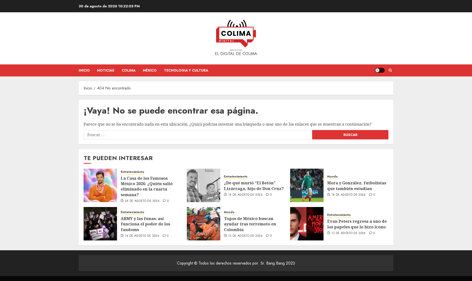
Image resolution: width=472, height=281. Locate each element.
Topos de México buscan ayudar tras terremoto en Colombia (250, 224)
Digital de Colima (236, 50)
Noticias (105, 70)
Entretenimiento (132, 172)
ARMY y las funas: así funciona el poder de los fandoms (145, 224)
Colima (128, 70)
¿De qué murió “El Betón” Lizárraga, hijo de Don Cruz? (254, 185)
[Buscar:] (198, 134)
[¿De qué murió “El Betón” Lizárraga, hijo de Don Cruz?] (203, 185)
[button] (390, 70)
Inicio (84, 70)
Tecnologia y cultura (186, 70)
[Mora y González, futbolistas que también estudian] (307, 185)
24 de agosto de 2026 (142, 201)
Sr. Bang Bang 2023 (278, 263)
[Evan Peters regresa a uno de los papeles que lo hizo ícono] (307, 223)
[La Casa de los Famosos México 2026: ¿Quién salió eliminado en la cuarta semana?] (100, 185)
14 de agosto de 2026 (245, 195)
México (150, 70)
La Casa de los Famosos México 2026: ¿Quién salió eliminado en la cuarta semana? (147, 186)
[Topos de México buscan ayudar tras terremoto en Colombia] (203, 223)
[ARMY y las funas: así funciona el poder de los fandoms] (100, 223)
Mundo (332, 177)
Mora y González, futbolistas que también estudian (356, 185)
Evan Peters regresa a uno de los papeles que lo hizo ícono (357, 224)
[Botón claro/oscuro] (380, 70)
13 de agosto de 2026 (245, 236)
